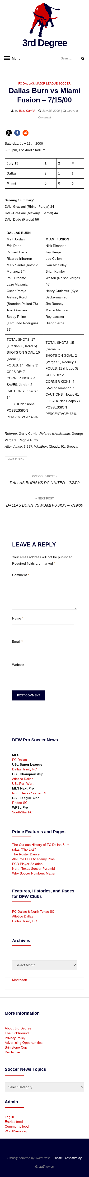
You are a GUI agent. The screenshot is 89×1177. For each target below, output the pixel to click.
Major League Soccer (53, 83)
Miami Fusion (16, 459)
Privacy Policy (15, 1038)
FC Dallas (26, 83)
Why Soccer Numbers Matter (34, 873)
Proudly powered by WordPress (29, 1158)
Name (17, 618)
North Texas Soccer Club (30, 793)
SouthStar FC (22, 812)
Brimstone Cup (16, 1047)
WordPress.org (16, 1131)
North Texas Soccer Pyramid (33, 868)
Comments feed (17, 1126)
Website (18, 665)
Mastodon (19, 980)
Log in (9, 1117)
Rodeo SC (20, 803)
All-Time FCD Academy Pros (33, 859)
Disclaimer (12, 1052)
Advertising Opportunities (23, 1042)
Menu (14, 58)
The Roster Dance (26, 854)
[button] (9, 133)
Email (17, 641)
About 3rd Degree (18, 1028)
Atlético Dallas (22, 779)
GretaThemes (44, 1166)
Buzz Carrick (27, 110)
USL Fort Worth (23, 783)
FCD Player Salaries (27, 864)
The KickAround (17, 1033)
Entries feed (14, 1122)
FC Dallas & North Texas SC (33, 911)
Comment (20, 575)
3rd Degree (44, 42)
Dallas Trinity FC (24, 769)
